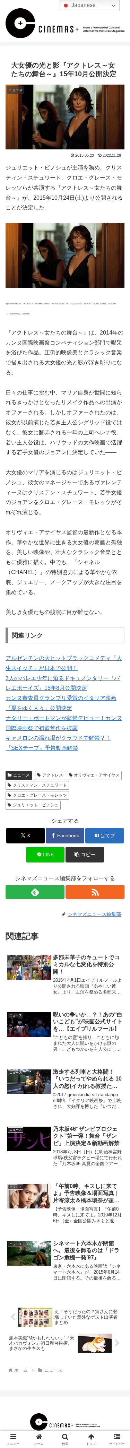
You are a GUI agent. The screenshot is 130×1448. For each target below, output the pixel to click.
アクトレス (52, 775)
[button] (85, 854)
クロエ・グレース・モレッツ (40, 795)
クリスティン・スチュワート (40, 785)
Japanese (83, 5)
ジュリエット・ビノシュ (36, 805)
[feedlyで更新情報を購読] (35, 892)
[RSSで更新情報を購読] (95, 892)
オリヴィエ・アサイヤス (97, 775)
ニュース (21, 775)
